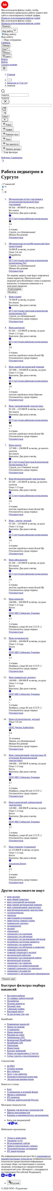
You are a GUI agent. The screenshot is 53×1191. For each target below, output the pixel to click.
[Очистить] (5, 101)
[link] (6, 52)
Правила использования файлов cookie (20, 23)
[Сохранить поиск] (4, 109)
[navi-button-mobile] (4, 68)
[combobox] (14, 94)
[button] (4, 59)
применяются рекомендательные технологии (25, 1157)
